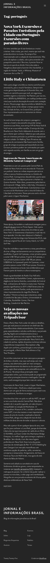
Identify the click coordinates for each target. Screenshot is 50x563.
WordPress (42, 558)
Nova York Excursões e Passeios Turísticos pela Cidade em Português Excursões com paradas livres (24, 34)
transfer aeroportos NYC (23, 469)
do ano (13, 227)
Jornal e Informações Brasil (17, 5)
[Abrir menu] (44, 5)
